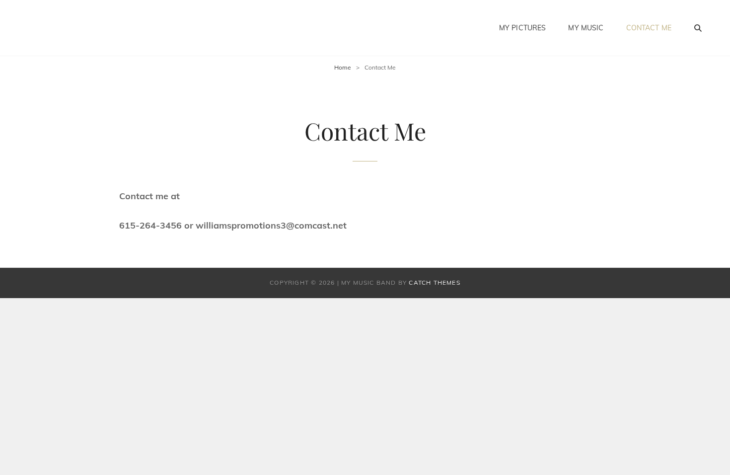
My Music (585, 27)
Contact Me (648, 27)
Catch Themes (434, 282)
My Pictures (522, 27)
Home (342, 67)
